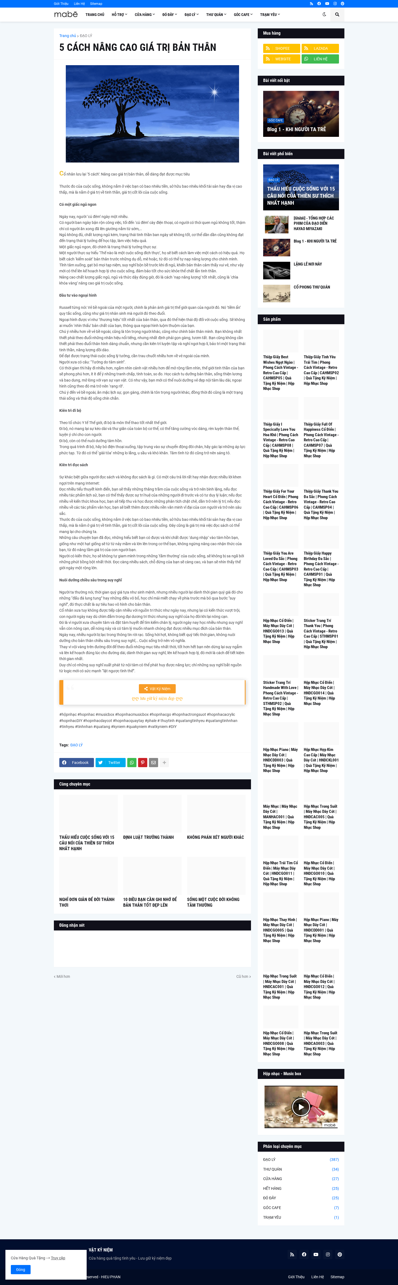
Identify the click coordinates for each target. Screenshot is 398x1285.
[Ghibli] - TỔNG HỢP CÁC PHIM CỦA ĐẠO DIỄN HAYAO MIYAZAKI (314, 223)
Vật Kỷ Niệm (160, 689)
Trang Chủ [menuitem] (95, 14)
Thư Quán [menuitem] (214, 14)
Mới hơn (63, 976)
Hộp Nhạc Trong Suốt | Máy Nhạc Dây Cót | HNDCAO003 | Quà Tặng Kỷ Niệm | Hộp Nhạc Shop (320, 1044)
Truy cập (58, 1258)
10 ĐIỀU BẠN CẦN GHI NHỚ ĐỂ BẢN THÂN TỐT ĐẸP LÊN (150, 902)
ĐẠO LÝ (86, 36)
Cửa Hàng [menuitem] (143, 14)
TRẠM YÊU (301, 1217)
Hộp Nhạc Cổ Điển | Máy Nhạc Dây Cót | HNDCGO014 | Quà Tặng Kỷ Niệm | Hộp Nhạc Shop (319, 693)
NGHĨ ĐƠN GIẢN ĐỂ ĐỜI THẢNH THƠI (87, 902)
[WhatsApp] (131, 762)
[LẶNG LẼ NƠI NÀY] (276, 270)
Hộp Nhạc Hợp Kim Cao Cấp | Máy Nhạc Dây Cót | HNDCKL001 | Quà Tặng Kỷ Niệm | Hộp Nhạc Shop (321, 760)
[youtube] (327, 4)
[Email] (153, 762)
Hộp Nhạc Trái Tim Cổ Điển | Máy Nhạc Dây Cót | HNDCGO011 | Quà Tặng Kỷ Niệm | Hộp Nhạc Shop (280, 873)
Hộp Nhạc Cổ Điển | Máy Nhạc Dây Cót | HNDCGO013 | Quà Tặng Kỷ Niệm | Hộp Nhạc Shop (278, 631)
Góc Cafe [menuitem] (241, 14)
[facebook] (319, 4)
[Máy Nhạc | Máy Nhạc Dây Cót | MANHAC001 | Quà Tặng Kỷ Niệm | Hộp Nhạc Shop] (280, 790)
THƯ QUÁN (301, 1169)
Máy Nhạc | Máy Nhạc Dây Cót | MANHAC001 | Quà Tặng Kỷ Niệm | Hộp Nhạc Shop (280, 817)
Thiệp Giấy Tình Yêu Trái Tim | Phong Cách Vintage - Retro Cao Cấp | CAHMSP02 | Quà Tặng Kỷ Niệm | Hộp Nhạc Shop (321, 370)
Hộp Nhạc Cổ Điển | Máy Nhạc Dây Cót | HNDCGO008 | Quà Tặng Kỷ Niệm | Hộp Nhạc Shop (278, 1044)
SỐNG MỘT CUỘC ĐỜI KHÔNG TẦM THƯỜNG (213, 902)
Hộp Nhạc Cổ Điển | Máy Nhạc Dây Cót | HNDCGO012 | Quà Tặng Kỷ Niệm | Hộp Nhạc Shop (319, 987)
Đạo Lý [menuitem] (190, 14)
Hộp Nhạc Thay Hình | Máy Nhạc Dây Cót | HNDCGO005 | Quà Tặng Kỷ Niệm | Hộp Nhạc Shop (280, 930)
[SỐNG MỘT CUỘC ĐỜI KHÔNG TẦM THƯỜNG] (216, 876)
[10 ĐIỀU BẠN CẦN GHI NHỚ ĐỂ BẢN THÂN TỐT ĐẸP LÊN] (152, 876)
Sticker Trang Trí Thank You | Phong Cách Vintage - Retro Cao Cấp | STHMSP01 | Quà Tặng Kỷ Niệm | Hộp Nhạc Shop (321, 634)
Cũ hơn (242, 976)
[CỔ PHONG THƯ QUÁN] (276, 293)
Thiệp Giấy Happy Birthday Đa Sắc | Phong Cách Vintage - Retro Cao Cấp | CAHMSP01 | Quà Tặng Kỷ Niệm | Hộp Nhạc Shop (321, 569)
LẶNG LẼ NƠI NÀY (308, 264)
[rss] (311, 4)
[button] (324, 15)
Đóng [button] (20, 1269)
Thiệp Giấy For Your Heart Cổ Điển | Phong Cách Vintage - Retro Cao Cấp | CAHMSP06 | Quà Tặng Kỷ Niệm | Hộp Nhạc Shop (280, 504)
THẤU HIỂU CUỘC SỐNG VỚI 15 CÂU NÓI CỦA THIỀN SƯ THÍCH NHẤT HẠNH (86, 843)
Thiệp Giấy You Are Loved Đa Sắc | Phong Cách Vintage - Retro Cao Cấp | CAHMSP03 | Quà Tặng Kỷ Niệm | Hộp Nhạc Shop (280, 566)
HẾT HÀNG (301, 1188)
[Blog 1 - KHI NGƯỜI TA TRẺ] (301, 114)
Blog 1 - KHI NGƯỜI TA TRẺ (296, 129)
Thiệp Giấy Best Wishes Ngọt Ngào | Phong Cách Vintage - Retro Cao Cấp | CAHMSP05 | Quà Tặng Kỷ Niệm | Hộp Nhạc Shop (280, 373)
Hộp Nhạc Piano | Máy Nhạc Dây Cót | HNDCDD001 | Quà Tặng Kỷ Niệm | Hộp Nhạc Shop (321, 930)
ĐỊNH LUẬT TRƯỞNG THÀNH (148, 837)
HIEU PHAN (110, 1277)
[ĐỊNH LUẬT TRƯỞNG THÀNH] (152, 814)
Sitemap (96, 4)
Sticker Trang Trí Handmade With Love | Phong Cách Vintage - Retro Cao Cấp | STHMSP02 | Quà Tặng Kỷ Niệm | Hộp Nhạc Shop (280, 698)
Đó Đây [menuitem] (168, 14)
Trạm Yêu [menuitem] (268, 14)
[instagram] (335, 4)
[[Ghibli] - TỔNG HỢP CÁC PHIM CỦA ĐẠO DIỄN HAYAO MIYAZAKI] (276, 224)
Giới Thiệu (61, 4)
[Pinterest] (142, 762)
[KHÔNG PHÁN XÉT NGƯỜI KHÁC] (216, 814)
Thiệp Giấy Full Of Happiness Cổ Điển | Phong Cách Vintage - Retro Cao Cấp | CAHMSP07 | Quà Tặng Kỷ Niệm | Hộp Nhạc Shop (321, 440)
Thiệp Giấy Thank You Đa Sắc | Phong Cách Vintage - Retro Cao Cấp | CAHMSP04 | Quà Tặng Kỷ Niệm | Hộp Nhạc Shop (321, 504)
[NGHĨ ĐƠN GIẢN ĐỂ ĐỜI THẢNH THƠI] (88, 876)
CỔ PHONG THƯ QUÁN (312, 287)
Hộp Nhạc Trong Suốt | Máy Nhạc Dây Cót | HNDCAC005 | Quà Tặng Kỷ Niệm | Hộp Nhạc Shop (320, 817)
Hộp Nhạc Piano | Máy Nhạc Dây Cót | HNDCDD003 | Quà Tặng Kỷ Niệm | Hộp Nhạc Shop (280, 760)
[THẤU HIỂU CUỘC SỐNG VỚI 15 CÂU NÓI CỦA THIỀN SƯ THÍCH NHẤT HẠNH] (88, 814)
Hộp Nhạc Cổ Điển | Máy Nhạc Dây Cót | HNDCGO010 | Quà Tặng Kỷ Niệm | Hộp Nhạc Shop (319, 873)
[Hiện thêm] (164, 762)
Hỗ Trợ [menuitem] (118, 14)
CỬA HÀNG (301, 1179)
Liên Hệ (79, 4)
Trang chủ (67, 36)
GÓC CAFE (301, 1207)
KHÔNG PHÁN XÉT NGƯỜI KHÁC (215, 837)
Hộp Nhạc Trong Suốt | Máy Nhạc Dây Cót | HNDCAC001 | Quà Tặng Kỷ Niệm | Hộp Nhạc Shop (280, 987)
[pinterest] (342, 4)
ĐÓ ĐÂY (301, 1198)
